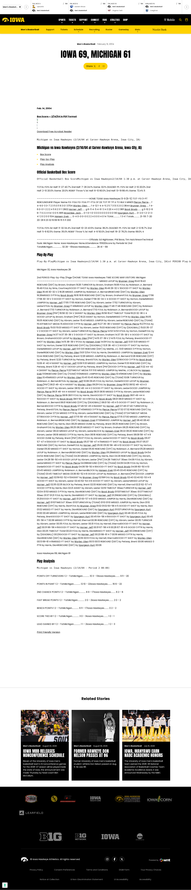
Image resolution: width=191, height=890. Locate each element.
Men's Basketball (86, 44)
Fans (104, 19)
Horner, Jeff (75, 209)
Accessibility (145, 879)
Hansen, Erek (62, 216)
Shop (125, 19)
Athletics (115, 19)
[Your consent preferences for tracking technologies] (5, 885)
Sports (62, 19)
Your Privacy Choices (151, 869)
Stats (137, 29)
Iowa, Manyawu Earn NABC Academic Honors (143, 753)
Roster (109, 29)
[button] (26, 7)
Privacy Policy (36, 869)
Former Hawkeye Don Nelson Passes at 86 (91, 753)
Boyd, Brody (131, 209)
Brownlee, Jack (72, 213)
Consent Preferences (64, 869)
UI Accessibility (121, 879)
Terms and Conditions (97, 869)
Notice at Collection (49, 879)
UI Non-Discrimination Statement (86, 879)
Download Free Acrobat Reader (54, 131)
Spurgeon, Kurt (126, 213)
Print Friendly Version (48, 632)
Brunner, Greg (138, 205)
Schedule (78, 29)
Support (83, 19)
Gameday (124, 29)
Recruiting (94, 29)
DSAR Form (124, 869)
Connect (95, 19)
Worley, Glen (80, 205)
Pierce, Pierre (141, 202)
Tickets (72, 19)
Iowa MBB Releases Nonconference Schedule (43, 753)
